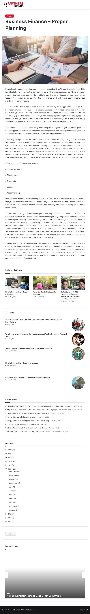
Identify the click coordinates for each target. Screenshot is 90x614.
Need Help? (83, 610)
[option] (45, 575)
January (12, 510)
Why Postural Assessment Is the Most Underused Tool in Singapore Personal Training (39, 410)
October (12, 479)
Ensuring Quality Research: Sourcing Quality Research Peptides (31, 431)
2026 (10, 450)
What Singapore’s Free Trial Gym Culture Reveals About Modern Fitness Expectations (39, 406)
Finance (9, 16)
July (10, 487)
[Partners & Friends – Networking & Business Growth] (13, 4)
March (11, 502)
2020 (10, 514)
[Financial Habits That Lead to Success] (45, 283)
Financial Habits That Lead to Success (21, 424)
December (13, 471)
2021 (9, 469)
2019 (9, 518)
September (13, 483)
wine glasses (11, 534)
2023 (10, 461)
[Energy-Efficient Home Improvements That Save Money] (78, 382)
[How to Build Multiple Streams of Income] (17, 283)
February (12, 506)
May (10, 495)
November (13, 475)
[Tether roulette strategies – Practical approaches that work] (78, 353)
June (11, 491)
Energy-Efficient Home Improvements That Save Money (27, 377)
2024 (10, 457)
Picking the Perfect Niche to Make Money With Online (34, 596)
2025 (10, 454)
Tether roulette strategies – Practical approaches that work (28, 348)
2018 (9, 522)
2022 (10, 465)
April (11, 498)
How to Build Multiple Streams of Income (21, 363)
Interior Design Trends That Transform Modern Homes (27, 428)
